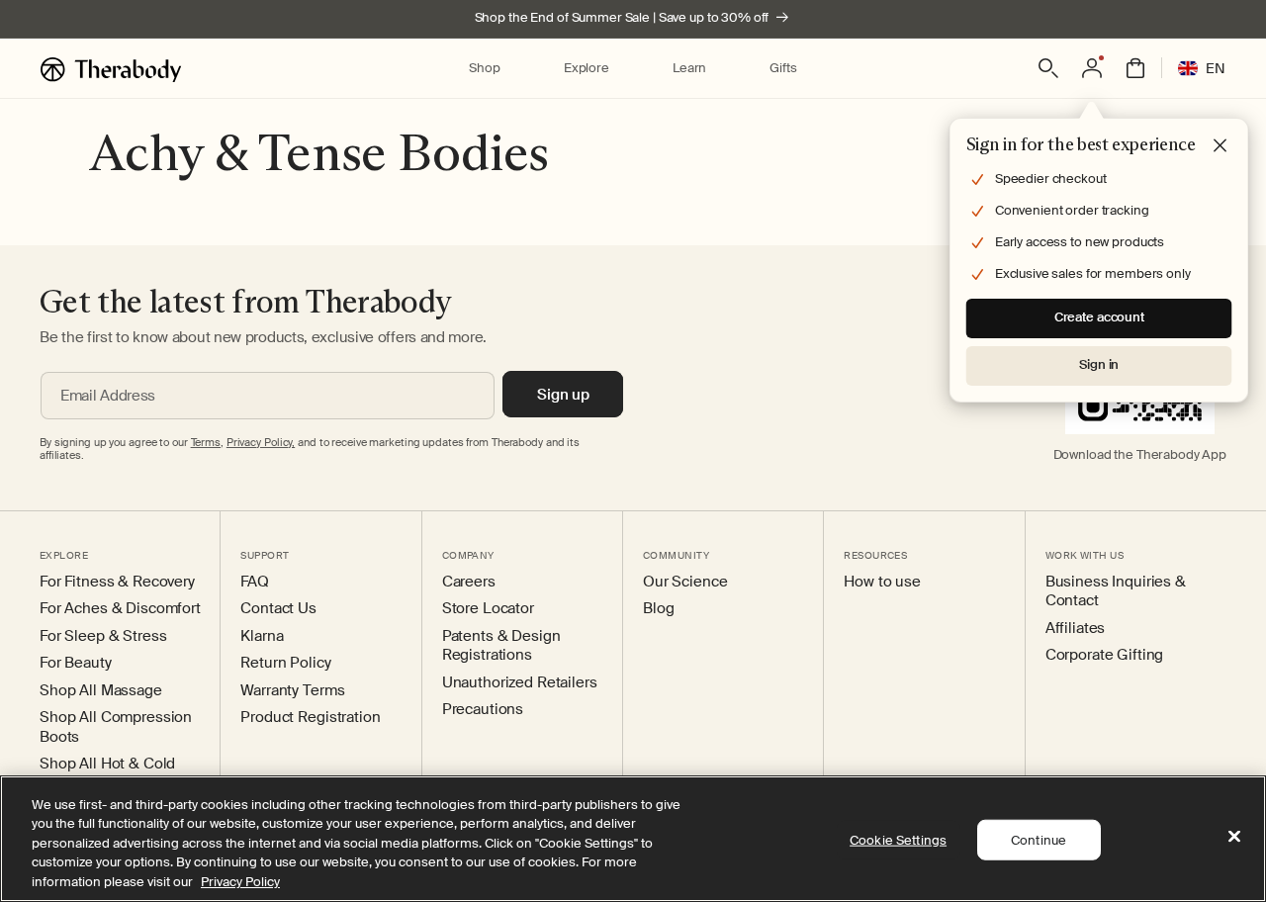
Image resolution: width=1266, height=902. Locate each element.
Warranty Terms (292, 690)
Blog (658, 608)
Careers (469, 582)
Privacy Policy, (260, 442)
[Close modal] (1220, 146)
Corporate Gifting (1104, 655)
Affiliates (1075, 628)
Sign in (1099, 364)
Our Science (685, 582)
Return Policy (285, 663)
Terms (206, 442)
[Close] (1234, 836)
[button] (484, 68)
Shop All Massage (101, 690)
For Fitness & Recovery (117, 582)
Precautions (482, 709)
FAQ (254, 582)
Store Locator (488, 608)
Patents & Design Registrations (501, 646)
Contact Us (278, 608)
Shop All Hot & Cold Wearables (107, 774)
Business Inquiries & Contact (1115, 592)
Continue (1038, 840)
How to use (882, 582)
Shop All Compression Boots (116, 727)
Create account (1099, 317)
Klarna (261, 636)
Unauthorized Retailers (519, 683)
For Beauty (76, 663)
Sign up (563, 395)
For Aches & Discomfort (120, 608)
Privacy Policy (240, 881)
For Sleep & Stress (103, 636)
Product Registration (310, 717)
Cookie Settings (898, 840)
